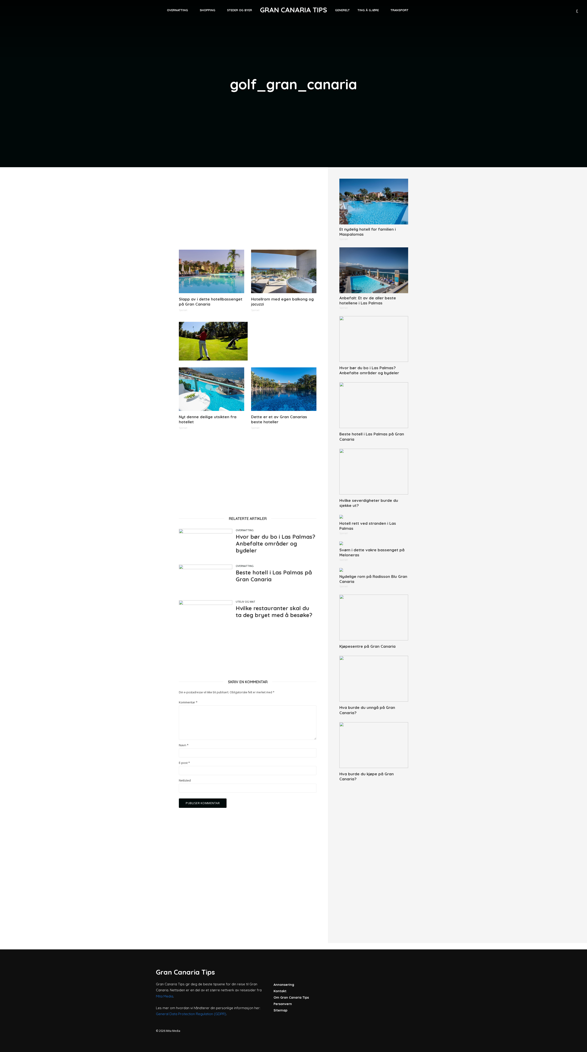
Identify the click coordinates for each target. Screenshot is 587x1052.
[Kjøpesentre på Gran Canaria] (373, 617)
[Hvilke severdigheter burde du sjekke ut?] (373, 472)
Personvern (283, 1004)
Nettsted (185, 780)
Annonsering (284, 985)
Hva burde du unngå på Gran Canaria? (367, 710)
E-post (184, 763)
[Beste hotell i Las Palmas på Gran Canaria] (373, 405)
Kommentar (188, 702)
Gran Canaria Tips (293, 9)
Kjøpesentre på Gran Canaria (367, 646)
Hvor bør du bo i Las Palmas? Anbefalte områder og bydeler (275, 543)
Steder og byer (239, 10)
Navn (183, 745)
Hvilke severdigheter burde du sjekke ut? (368, 503)
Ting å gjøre (368, 10)
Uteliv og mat (245, 601)
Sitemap (280, 1010)
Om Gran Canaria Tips (291, 997)
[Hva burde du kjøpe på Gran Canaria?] (373, 745)
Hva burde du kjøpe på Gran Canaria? (366, 776)
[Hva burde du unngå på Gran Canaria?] (373, 679)
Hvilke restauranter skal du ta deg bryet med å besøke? (274, 611)
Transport (399, 10)
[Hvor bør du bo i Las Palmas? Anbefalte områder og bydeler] (373, 339)
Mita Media (164, 996)
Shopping (207, 10)
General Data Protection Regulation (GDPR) (191, 1014)
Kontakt (280, 991)
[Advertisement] (247, 211)
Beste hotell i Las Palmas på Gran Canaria (274, 576)
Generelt (342, 10)
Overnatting (177, 10)
